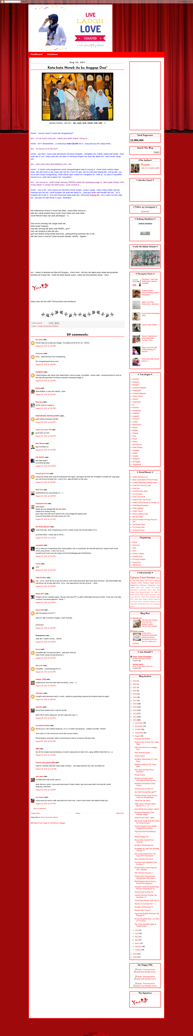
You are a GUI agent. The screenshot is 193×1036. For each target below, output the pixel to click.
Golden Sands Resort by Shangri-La (145, 502)
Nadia (38, 388)
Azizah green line (42, 473)
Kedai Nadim (144, 594)
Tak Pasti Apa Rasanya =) (144, 873)
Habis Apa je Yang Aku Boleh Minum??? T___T (145, 805)
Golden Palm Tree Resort (141, 500)
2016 (135, 704)
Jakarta (135, 399)
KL (133, 405)
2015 (135, 707)
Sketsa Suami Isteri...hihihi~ (145, 818)
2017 (135, 700)
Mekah (134, 427)
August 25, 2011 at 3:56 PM (46, 699)
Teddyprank (151, 585)
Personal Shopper (139, 559)
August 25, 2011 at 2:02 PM (46, 466)
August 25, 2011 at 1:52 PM (46, 408)
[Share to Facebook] (56, 323)
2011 (135, 720)
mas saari (39, 776)
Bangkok (135, 385)
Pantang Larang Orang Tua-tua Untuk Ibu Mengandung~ (146, 796)
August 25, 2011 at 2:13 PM (46, 538)
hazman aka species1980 (45, 762)
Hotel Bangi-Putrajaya (140, 505)
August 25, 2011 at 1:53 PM (46, 436)
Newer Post (35, 813)
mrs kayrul (40, 797)
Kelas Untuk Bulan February (143, 666)
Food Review (147, 577)
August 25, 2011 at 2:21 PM (46, 570)
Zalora (132, 606)
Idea (134, 551)
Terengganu (136, 462)
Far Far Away (137, 494)
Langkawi (135, 413)
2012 (135, 717)
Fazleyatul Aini (41, 503)
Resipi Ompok (140, 775)
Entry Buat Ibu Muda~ (143, 753)
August (138, 736)
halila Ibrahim (41, 577)
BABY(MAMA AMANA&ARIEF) (48, 416)
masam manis (138, 664)
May (137, 937)
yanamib (39, 707)
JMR (37, 749)
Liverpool (135, 419)
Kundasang (136, 410)
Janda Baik (136, 402)
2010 (135, 954)
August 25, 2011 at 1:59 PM (46, 450)
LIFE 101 (101, 1033)
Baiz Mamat (40, 443)
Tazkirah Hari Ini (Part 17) (144, 789)
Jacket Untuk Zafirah (149, 325)
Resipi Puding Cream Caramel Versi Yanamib (146, 869)
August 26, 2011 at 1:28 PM (46, 790)
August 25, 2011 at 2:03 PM (46, 482)
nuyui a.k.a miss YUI (43, 430)
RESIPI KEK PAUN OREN (142, 658)
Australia (135, 379)
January (138, 950)
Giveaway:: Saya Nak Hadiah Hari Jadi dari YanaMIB (150, 281)
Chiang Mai (136, 390)
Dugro (149, 590)
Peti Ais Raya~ (140, 756)
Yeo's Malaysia (155, 604)
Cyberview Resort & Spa (141, 485)
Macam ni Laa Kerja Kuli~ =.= (145, 904)
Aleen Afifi (40, 610)
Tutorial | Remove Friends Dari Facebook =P (146, 896)
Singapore (136, 459)
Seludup (157, 580)
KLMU (137, 594)
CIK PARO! (40, 457)
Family (40, 326)
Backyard (136, 545)
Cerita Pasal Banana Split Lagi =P (147, 900)
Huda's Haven (137, 396)
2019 (135, 694)
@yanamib (145, 211)
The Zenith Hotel (138, 527)
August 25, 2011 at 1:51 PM (46, 394)
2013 (135, 713)
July (136, 930)
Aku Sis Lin (137, 618)
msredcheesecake (43, 725)
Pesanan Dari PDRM (142, 739)
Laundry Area (137, 556)
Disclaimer (52, 54)
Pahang (135, 433)
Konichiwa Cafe (155, 594)
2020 (135, 691)
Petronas (143, 585)
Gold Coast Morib (138, 497)
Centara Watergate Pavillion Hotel (144, 483)
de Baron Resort (138, 530)
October (138, 729)
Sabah (134, 453)
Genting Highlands (139, 393)
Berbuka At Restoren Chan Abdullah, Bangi (144, 813)
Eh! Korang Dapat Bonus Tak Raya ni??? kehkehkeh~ (145, 855)
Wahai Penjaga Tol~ (142, 837)
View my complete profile (150, 168)
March (137, 943)
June (137, 933)
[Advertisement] (145, 95)
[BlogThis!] (52, 323)
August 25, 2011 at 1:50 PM (46, 346)
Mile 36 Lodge (137, 517)
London (135, 422)
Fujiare (132, 592)
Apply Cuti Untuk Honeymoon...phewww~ (150, 303)
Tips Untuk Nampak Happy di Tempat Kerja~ (145, 925)
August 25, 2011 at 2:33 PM (46, 602)
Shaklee (145, 599)
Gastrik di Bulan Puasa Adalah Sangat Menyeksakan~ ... (146, 827)
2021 (135, 687)
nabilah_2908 (41, 679)
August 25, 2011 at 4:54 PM (46, 741)
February (138, 946)
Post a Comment (39, 808)
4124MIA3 (39, 372)
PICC (132, 599)
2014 (135, 710)
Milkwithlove (134, 585)
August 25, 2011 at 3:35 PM (46, 686)
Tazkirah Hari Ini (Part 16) (144, 892)
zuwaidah (39, 545)
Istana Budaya (143, 583)
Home (78, 813)
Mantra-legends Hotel (140, 514)
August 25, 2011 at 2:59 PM (46, 642)
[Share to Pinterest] (58, 323)
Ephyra (134, 577)
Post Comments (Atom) (49, 817)
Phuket (135, 442)
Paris (134, 436)
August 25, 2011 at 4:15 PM (46, 718)
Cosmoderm (143, 590)
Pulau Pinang (137, 447)
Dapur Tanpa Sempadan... (143, 657)
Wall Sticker (136, 565)
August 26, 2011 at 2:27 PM (46, 804)
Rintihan (56, 326)
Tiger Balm (133, 604)
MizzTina (39, 402)
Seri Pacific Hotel (138, 524)
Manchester (136, 425)
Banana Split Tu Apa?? (143, 910)
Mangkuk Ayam (155, 597)
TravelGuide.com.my (144, 604)
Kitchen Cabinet (138, 553)
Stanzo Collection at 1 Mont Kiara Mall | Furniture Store (150, 338)
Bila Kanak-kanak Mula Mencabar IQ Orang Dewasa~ (147, 822)
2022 (135, 684)
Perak (134, 439)
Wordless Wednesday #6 (144, 845)
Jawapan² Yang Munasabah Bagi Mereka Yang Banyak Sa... (147, 888)
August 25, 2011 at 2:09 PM (46, 496)
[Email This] (50, 323)
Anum (38, 564)
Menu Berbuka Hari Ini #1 (144, 859)
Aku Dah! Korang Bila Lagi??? (145, 792)
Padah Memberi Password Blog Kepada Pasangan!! (150, 293)
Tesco (158, 601)
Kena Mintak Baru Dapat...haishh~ (147, 809)
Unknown (39, 353)
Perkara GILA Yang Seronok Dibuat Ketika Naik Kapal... (145, 877)
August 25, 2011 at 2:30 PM (46, 586)
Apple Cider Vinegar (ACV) (145, 587)
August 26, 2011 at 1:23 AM (46, 755)
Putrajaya (135, 450)
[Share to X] (54, 323)
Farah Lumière (138, 631)
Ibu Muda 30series (43, 527)
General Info (47, 326)
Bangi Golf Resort (146, 580)
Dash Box (136, 488)
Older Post (120, 813)
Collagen (133, 583)
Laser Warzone (135, 597)
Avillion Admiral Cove (140, 477)
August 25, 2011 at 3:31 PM (46, 672)
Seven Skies (138, 599)
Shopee (150, 599)
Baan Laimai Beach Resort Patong (145, 480)
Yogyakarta (136, 464)
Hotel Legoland (137, 508)
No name (39, 339)
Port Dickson (137, 444)
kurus (38, 649)
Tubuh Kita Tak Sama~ (143, 800)
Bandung (135, 382)
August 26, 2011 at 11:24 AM (46, 769)
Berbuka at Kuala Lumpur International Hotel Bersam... (146, 779)
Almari (134, 542)
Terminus (152, 601)
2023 (135, 681)
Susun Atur (136, 562)
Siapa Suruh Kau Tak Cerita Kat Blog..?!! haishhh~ (149, 349)
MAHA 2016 (145, 597)
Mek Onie (39, 490)
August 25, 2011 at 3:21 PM (46, 658)
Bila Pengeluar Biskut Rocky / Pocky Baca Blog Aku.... (145, 882)
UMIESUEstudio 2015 (101, 1035)
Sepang (135, 456)
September (139, 733)
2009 (135, 957)
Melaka (135, 430)
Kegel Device (155, 583)
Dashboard (36, 54)
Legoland (135, 416)
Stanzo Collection (143, 601)
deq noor (39, 665)
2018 (135, 697)
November (139, 726)
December (139, 723)
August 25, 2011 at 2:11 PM (46, 519)
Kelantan (135, 407)
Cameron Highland (139, 388)
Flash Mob (156, 590)
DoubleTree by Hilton (140, 491)
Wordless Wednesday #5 (144, 907)
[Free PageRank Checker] (145, 234)
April (137, 940)
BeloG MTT (40, 594)
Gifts (134, 548)
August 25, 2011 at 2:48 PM (46, 628)
